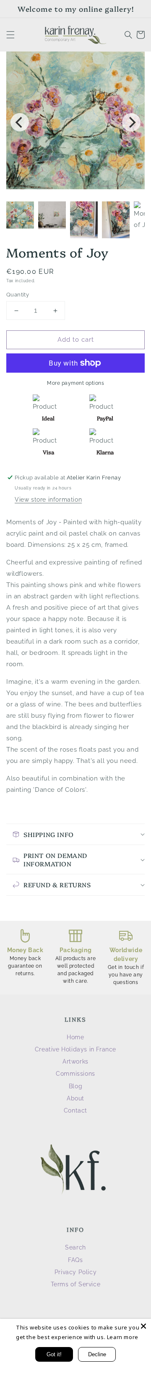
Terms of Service (76, 1284)
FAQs (75, 1260)
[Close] (143, 1326)
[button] (10, 35)
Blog (75, 1086)
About (75, 1098)
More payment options (75, 383)
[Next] (131, 122)
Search (75, 1247)
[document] (75, 122)
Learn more (122, 1337)
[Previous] (19, 122)
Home (75, 1037)
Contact (75, 1110)
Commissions (75, 1073)
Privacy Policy (75, 1272)
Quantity (17, 294)
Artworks (75, 1061)
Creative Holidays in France (75, 1049)
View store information (48, 499)
